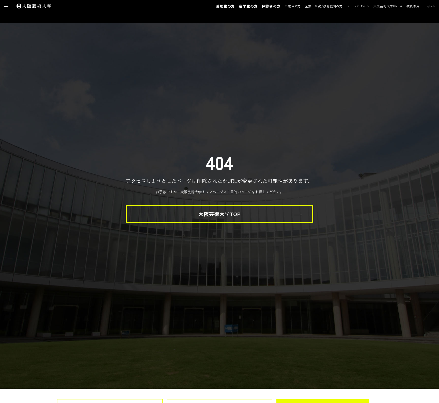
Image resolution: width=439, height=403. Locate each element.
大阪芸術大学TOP (219, 214)
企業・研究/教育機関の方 (324, 6)
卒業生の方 (293, 6)
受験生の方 (225, 6)
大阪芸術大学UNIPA (387, 6)
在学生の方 (248, 6)
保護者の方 (271, 6)
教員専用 (412, 6)
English (429, 6)
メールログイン (358, 6)
